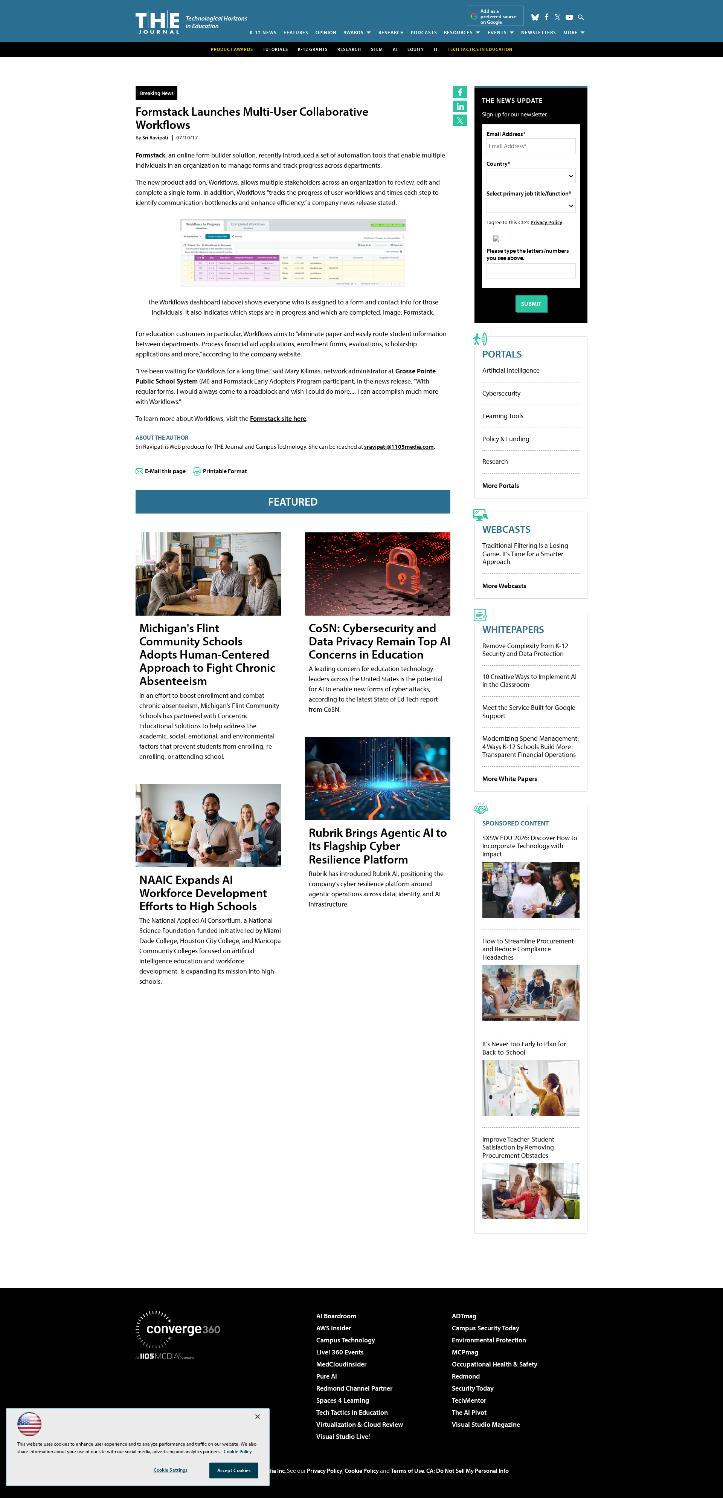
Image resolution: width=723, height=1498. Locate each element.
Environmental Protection (489, 1340)
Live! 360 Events (340, 1352)
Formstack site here (278, 418)
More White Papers (509, 778)
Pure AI (326, 1376)
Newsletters (538, 32)
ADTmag (464, 1316)
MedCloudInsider (341, 1364)
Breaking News (157, 92)
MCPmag (465, 1352)
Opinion (326, 32)
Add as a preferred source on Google (498, 16)
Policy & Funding (505, 438)
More (570, 32)
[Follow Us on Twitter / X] (558, 17)
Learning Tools (502, 415)
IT (436, 49)
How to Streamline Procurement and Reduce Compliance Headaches (528, 949)
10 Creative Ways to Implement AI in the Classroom (529, 680)
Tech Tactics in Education (352, 1412)
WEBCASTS (506, 528)
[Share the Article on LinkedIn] (460, 106)
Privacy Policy (546, 222)
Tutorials (275, 49)
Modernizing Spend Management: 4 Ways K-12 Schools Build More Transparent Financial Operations (530, 746)
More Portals (500, 485)
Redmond (466, 1376)
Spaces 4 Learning (342, 1400)
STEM (377, 49)
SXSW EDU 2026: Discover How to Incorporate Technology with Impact (529, 846)
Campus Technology (345, 1340)
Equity (415, 49)
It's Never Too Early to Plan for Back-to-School (524, 1048)
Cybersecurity (501, 393)
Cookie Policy (362, 1470)
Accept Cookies (234, 1470)
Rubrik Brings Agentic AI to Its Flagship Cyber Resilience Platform (378, 845)
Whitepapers (513, 629)
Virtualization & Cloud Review (359, 1424)
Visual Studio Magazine (486, 1424)
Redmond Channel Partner (354, 1388)
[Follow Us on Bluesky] (535, 17)
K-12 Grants (313, 49)
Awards (353, 32)
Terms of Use (407, 1470)
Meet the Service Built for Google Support (528, 711)
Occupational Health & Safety (494, 1364)
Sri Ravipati (155, 137)
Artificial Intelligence (511, 370)
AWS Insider (333, 1328)
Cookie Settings (171, 1470)
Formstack (150, 155)
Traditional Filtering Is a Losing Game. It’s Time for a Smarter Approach (525, 553)
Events (497, 32)
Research (391, 32)
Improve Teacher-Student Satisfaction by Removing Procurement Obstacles (518, 1147)
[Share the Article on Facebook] (460, 92)
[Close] (257, 1416)
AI (395, 49)
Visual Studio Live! (343, 1436)
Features (296, 32)
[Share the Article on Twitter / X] (460, 120)
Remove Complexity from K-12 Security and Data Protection (525, 649)
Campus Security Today (485, 1328)
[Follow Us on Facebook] (546, 16)
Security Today (473, 1388)
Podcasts (424, 32)
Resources (458, 32)
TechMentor (469, 1400)
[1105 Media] (181, 1397)
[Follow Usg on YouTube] (569, 17)
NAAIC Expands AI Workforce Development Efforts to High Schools (203, 892)
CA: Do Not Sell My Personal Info (467, 1470)
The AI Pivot (469, 1412)
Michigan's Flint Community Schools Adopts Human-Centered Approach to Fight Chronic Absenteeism (207, 654)
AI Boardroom (336, 1316)
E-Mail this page (165, 471)
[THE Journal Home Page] (191, 22)
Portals (502, 353)
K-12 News (263, 32)
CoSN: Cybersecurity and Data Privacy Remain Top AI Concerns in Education (379, 641)
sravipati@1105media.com (399, 446)
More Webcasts (504, 585)
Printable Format (225, 471)
